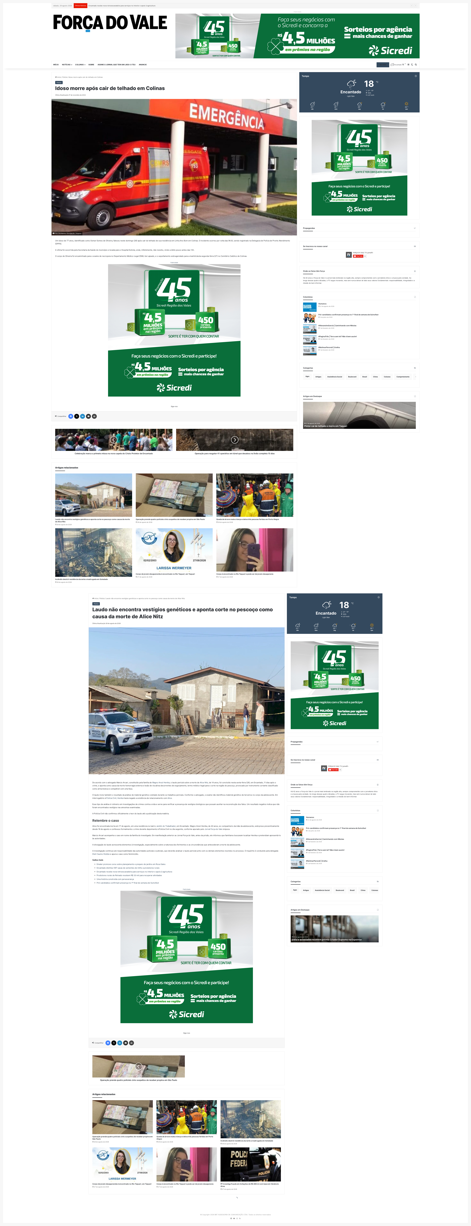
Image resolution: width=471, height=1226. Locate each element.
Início (56, 65)
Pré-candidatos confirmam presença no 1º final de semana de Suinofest (348, 315)
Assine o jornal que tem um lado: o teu (116, 65)
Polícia (64, 77)
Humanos (322, 304)
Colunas (79, 65)
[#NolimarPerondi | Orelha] (310, 350)
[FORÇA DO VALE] (110, 23)
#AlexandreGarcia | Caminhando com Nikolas (337, 325)
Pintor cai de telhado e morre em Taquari (325, 426)
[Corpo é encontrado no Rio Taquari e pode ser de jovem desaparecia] (254, 550)
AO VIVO (383, 65)
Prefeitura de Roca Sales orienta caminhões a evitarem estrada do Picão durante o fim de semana (126, 6)
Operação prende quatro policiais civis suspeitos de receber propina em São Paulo (170, 519)
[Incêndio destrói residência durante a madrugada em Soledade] (93, 552)
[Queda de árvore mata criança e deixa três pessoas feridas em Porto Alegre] (254, 495)
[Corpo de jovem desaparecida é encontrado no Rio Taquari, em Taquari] (174, 550)
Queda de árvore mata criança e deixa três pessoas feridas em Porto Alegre (247, 519)
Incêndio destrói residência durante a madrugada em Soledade (81, 579)
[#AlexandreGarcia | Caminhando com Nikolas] (310, 329)
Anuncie (143, 65)
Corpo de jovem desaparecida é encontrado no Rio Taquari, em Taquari (165, 574)
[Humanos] (310, 307)
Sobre (91, 65)
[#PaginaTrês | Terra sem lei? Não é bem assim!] (310, 339)
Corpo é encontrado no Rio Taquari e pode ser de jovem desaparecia (244, 574)
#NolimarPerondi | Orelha (329, 347)
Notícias (66, 65)
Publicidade (174, 262)
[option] (359, 415)
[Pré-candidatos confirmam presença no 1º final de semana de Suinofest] (310, 318)
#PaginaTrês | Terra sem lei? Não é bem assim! (337, 336)
